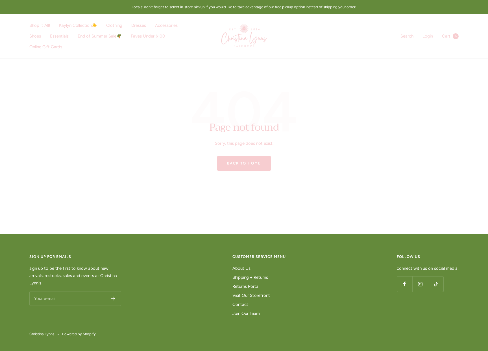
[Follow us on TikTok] (435, 284)
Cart (449, 36)
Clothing (114, 25)
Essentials (59, 36)
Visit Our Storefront (251, 295)
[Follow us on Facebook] (404, 284)
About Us (241, 268)
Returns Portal (245, 286)
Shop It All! (39, 25)
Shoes (35, 36)
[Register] (113, 298)
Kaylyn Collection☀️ (78, 25)
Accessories (166, 25)
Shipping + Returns (250, 277)
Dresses (138, 25)
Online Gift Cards (45, 46)
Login (427, 36)
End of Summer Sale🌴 (100, 36)
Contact (240, 304)
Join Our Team (246, 313)
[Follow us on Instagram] (420, 284)
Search (406, 36)
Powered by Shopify (79, 334)
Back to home (244, 163)
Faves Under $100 (148, 36)
